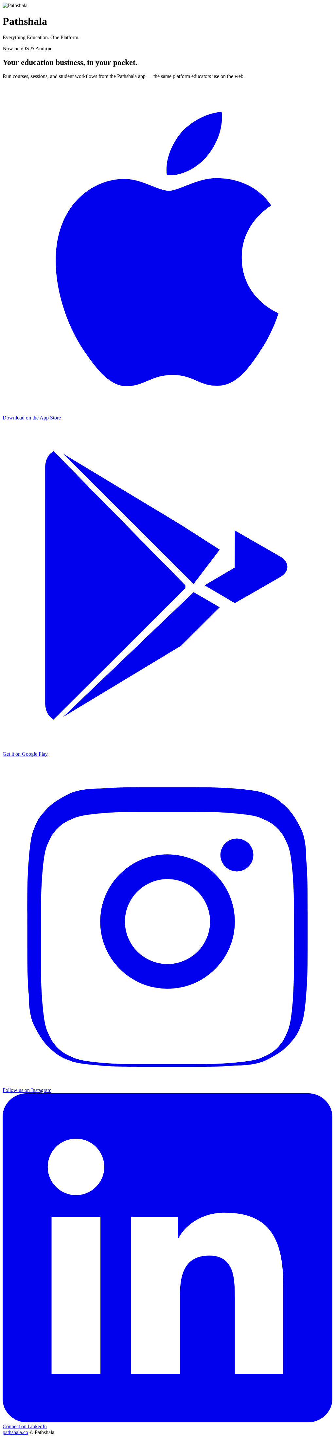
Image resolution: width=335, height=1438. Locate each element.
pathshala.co (15, 1432)
